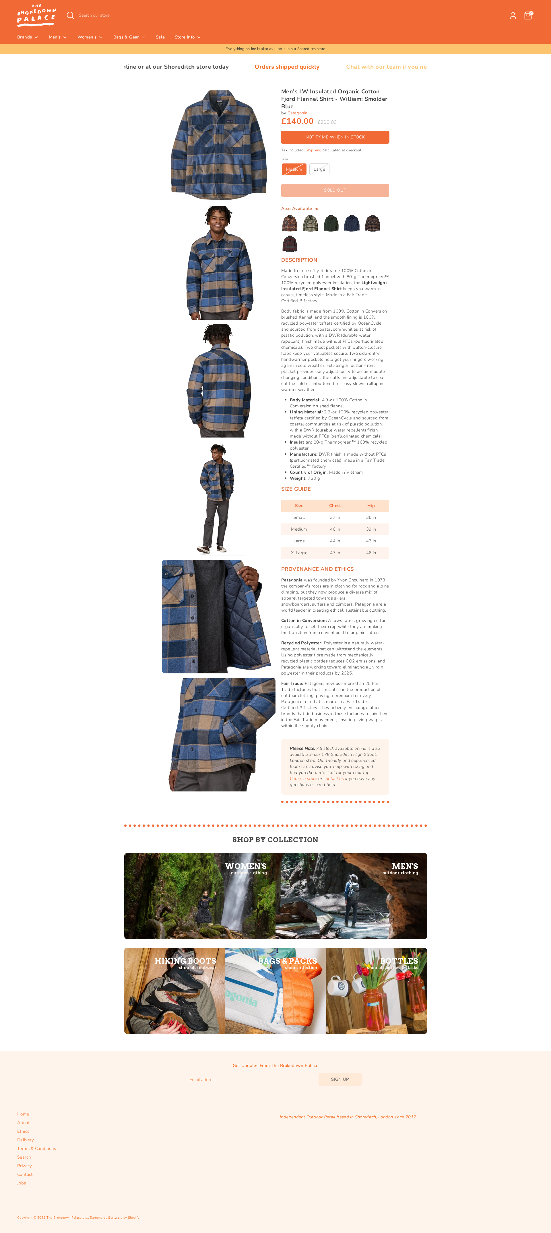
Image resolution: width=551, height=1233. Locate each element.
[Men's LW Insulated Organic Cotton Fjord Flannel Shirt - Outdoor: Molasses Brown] (372, 223)
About (23, 1123)
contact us (333, 778)
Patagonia (297, 113)
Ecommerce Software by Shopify (115, 1217)
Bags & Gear (127, 37)
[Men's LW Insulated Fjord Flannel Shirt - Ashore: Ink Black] (289, 223)
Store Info (185, 37)
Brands (25, 37)
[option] (275, 49)
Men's (55, 37)
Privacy (24, 1166)
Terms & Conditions (36, 1148)
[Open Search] (70, 15)
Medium (294, 169)
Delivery (25, 1140)
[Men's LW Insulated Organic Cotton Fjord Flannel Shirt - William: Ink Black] (289, 244)
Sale (160, 37)
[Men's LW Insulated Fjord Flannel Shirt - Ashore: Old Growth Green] (310, 223)
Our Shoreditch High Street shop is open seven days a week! (275, 48)
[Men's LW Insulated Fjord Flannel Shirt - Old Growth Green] (331, 223)
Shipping (313, 150)
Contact (25, 1174)
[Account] (513, 15)
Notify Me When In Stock (335, 137)
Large (319, 169)
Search (24, 1157)
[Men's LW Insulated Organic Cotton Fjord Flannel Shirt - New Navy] (351, 223)
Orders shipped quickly (211, 67)
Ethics (23, 1131)
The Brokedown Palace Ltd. (67, 1217)
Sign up (340, 1079)
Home (23, 1114)
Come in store (303, 778)
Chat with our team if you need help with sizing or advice (350, 67)
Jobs (21, 1183)
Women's (87, 37)
